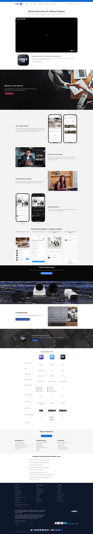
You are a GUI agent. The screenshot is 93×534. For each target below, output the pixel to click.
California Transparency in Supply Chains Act (22, 504)
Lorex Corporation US (20, 531)
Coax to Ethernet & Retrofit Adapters (62, 447)
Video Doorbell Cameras (39, 443)
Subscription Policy (18, 490)
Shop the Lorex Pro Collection (37, 61)
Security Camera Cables (60, 443)
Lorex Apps (38, 494)
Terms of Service (17, 487)
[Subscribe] (31, 523)
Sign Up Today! (9, 93)
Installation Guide (39, 499)
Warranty (16, 495)
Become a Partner (60, 499)
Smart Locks (38, 450)
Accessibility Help (17, 502)
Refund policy (32, 531)
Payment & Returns (18, 492)
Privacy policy (36, 531)
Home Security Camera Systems (19, 442)
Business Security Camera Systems (20, 443)
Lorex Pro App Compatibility (22, 319)
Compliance (38, 495)
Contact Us (59, 487)
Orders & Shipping (18, 494)
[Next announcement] (78, 1)
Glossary (37, 497)
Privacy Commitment (60, 494)
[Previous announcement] (15, 1)
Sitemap (37, 502)
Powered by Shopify (26, 531)
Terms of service (41, 531)
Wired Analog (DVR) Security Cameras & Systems (22, 446)
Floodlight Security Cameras (40, 446)
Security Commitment (60, 495)
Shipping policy (47, 531)
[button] (27, 4)
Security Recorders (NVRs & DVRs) (20, 447)
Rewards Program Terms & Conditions (21, 497)
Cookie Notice (17, 499)
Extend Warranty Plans (39, 490)
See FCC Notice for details (32, 518)
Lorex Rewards (59, 490)
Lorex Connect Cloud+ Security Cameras (42, 442)
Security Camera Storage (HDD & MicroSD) (63, 442)
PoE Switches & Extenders (61, 446)
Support (37, 487)
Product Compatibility (39, 492)
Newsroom (59, 492)
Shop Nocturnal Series (46, 273)
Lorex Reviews (59, 497)
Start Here (35, 340)
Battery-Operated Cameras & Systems (41, 447)
